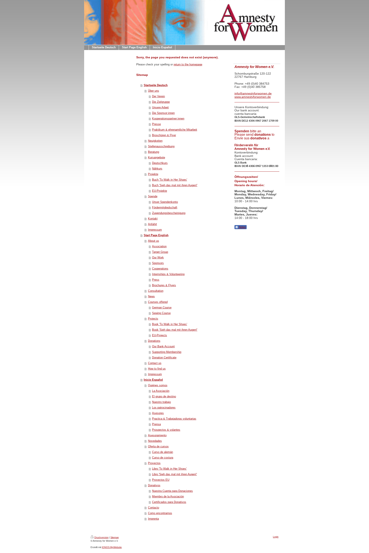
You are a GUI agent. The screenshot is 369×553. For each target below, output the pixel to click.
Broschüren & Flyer (164, 135)
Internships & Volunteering (168, 274)
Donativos (154, 485)
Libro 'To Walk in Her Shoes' (169, 468)
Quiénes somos (157, 385)
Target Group (160, 252)
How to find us (157, 368)
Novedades (155, 440)
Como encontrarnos (160, 513)
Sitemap (114, 537)
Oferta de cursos (158, 446)
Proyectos (154, 463)
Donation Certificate (164, 357)
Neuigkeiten (155, 140)
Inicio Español (153, 379)
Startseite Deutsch (156, 85)
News (151, 296)
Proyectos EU (160, 479)
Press (155, 279)
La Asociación (160, 390)
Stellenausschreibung (161, 146)
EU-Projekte (159, 190)
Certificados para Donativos (169, 502)
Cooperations (160, 268)
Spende (152, 196)
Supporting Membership (166, 352)
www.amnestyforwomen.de (252, 97)
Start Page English (156, 235)
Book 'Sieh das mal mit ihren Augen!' (174, 329)
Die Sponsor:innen (163, 113)
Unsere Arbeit (160, 107)
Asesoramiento (157, 435)
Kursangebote (156, 157)
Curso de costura (162, 457)
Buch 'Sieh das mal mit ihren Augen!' (174, 185)
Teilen (242, 227)
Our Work (158, 257)
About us (153, 240)
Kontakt (153, 218)
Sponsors (158, 263)
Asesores (158, 413)
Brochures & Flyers (164, 285)
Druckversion (101, 537)
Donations (154, 340)
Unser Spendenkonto (165, 202)
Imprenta (153, 518)
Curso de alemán (162, 452)
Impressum (155, 229)
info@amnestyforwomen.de (253, 93)
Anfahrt (152, 224)
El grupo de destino (164, 396)
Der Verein (158, 96)
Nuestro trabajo (161, 402)
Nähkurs (157, 168)
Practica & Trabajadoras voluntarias (174, 418)
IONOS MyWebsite (112, 547)
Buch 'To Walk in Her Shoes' (169, 179)
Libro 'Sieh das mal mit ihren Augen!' (174, 474)
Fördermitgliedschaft (164, 207)
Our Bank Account (163, 346)
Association (159, 246)
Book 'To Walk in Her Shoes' (169, 324)
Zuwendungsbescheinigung (168, 213)
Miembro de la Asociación (168, 496)
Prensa (156, 424)
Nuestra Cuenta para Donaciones (172, 491)
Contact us (154, 363)
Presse (156, 124)
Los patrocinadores (164, 407)
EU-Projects (159, 335)
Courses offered (158, 302)
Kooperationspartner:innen (168, 118)
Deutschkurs (160, 163)
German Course (161, 307)
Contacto (153, 507)
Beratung (153, 151)
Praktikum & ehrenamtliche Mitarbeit (174, 129)
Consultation (155, 290)
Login (275, 536)
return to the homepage (188, 64)
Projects (153, 318)
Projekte (153, 174)
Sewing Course (161, 313)
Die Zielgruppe (161, 101)
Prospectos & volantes (166, 429)
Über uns (153, 90)
